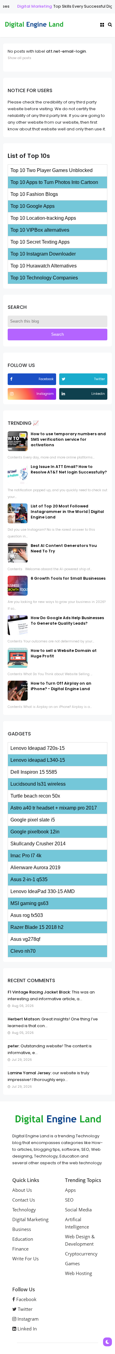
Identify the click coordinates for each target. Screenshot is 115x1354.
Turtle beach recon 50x (35, 796)
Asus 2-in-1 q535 (29, 879)
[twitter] (64, 379)
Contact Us (23, 1200)
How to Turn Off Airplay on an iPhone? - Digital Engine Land (61, 686)
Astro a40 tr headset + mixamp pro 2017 (53, 807)
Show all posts (19, 58)
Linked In (26, 1329)
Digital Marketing (30, 6)
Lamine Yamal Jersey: (30, 1073)
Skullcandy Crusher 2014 (38, 843)
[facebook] (12, 379)
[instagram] (12, 394)
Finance (20, 1249)
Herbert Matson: (24, 1019)
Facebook (25, 1299)
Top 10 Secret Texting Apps (40, 242)
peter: (14, 1046)
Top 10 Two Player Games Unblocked (51, 170)
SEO (69, 1200)
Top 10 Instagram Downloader (43, 253)
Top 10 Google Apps (32, 206)
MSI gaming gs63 (29, 903)
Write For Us (25, 1258)
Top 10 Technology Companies (44, 277)
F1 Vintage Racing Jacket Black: (39, 992)
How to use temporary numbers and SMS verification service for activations (68, 439)
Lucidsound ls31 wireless (38, 784)
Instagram (27, 1319)
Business (21, 1229)
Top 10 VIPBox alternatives (39, 230)
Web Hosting (78, 1273)
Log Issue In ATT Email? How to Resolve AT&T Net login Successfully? (69, 469)
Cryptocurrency (81, 1254)
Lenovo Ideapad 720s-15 (37, 748)
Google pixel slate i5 (32, 819)
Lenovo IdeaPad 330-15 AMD (42, 891)
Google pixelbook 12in (34, 831)
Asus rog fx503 (26, 915)
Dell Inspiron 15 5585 (33, 772)
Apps (70, 1190)
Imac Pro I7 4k (25, 855)
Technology (24, 1209)
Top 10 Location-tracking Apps (43, 218)
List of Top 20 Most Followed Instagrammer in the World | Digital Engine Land (67, 511)
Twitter (25, 1309)
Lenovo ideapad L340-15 (37, 760)
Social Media (78, 1209)
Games (72, 1263)
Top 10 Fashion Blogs (34, 194)
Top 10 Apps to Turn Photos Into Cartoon (54, 182)
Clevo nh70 (23, 951)
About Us (22, 1190)
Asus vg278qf (25, 939)
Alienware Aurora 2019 (35, 867)
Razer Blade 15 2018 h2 (36, 927)
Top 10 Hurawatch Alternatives (43, 265)
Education (22, 1239)
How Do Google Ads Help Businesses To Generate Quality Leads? (67, 620)
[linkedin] (64, 394)
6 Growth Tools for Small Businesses (68, 578)
